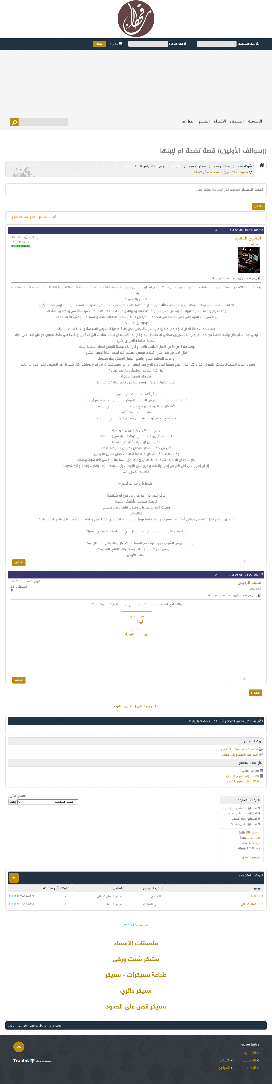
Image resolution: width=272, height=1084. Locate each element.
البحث (252, 1068)
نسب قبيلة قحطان (252, 904)
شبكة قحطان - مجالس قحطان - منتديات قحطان (218, 166)
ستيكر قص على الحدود (136, 1007)
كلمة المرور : (176, 44)
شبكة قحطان (38, 1025)
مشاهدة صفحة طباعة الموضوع (239, 749)
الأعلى (11, 1025)
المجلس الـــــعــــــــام (140, 166)
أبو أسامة (136, 622)
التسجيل (237, 121)
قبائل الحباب (256, 896)
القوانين (224, 1068)
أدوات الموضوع (47, 216)
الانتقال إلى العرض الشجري (242, 781)
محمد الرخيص (249, 582)
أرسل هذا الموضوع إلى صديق (240, 754)
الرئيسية (255, 121)
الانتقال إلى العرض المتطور (242, 776)
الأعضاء (220, 121)
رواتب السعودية (136, 634)
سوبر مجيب (136, 616)
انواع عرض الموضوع (23, 216)
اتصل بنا (188, 121)
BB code (251, 832)
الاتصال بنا (54, 1025)
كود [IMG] (254, 843)
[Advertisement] (136, 82)
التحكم (204, 121)
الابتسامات (253, 837)
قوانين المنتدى (251, 857)
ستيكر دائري (136, 991)
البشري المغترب (247, 238)
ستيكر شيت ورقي (136, 959)
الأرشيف (23, 1025)
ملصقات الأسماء (136, 944)
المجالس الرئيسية (169, 166)
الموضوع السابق (146, 706)
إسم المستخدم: (247, 44)
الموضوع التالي (125, 706)
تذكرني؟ (114, 44)
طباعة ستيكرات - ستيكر (136, 975)
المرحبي (136, 628)
